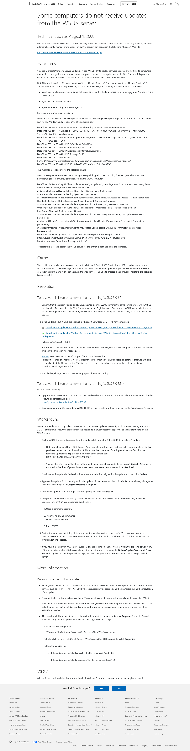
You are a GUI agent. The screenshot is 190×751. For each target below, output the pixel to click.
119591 (45, 356)
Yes (101, 688)
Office (60, 4)
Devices (82, 4)
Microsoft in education (75, 703)
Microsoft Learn (130, 711)
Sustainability (158, 734)
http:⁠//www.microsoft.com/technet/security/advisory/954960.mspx (69, 52)
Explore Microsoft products (18, 729)
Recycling (145, 746)
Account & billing (96, 4)
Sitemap (74, 746)
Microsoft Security (101, 707)
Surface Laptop (14, 707)
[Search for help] (170, 3)
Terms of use (109, 746)
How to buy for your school (77, 720)
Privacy (99, 746)
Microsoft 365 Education (76, 716)
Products (70, 4)
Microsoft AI (99, 703)
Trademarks (122, 746)
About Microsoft (159, 707)
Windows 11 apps (15, 734)
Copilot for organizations (17, 720)
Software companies (132, 729)
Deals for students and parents (78, 729)
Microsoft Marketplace (132, 725)
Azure (127, 703)
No (119, 688)
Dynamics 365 (99, 711)
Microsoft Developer (132, 707)
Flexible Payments (46, 734)
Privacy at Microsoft (160, 716)
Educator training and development (80, 725)
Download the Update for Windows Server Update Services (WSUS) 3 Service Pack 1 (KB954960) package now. (99, 327)
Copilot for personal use (17, 725)
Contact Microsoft (87, 746)
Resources (111, 4)
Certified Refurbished (47, 725)
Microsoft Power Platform (103, 720)
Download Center (45, 707)
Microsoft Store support (48, 711)
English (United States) (21, 742)
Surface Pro (13, 703)
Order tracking (44, 720)
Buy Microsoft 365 (129, 4)
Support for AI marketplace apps (136, 716)
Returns (42, 716)
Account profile (45, 703)
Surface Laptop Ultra (16, 711)
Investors (157, 720)
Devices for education (75, 707)
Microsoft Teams (100, 725)
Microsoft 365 (49, 4)
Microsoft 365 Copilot (102, 729)
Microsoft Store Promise (48, 729)
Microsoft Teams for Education (78, 711)
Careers (156, 703)
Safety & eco (133, 746)
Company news (159, 711)
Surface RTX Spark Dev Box (18, 716)
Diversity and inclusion (161, 725)
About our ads (156, 746)
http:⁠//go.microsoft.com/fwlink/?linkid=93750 (64, 402)
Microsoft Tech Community (134, 720)
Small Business (100, 734)
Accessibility (158, 729)
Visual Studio (129, 734)
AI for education (73, 734)
